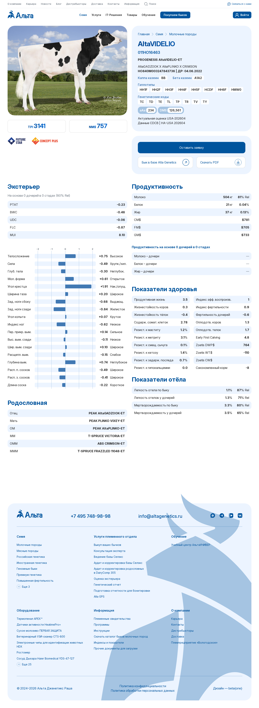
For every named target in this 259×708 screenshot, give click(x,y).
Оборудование (28, 610)
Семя (83, 14)
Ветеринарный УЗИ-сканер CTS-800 (41, 636)
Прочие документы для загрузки (115, 648)
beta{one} (235, 688)
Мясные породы (27, 550)
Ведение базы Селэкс (108, 556)
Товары (132, 14)
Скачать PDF (209, 162)
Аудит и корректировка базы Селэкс (118, 562)
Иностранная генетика (32, 562)
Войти (244, 14)
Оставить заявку (191, 147)
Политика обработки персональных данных (143, 690)
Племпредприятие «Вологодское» (194, 642)
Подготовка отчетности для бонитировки (122, 590)
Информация (131, 3)
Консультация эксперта (109, 550)
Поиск (152, 3)
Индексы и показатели (109, 642)
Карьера (31, 3)
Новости (46, 3)
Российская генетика (31, 556)
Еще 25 (26, 664)
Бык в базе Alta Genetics (159, 162)
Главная (144, 34)
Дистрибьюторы (76, 3)
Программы (101, 624)
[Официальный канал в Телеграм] (222, 516)
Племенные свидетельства (112, 618)
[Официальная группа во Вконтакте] (240, 516)
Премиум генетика (29, 574)
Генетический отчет (107, 584)
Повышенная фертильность (35, 580)
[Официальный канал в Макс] (212, 516)
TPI (30, 127)
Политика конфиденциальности (142, 686)
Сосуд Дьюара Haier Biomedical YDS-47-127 (45, 658)
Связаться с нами (241, 3)
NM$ (92, 127)
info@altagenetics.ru (160, 516)
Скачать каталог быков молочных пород (121, 636)
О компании (14, 3)
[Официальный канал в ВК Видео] (231, 516)
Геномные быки (27, 568)
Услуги (96, 14)
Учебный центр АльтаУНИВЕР (190, 544)
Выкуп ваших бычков (107, 544)
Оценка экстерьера (107, 578)
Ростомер (23, 652)
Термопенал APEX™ (29, 618)
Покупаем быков (175, 14)
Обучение (148, 14)
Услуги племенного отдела (115, 536)
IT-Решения (114, 14)
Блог (58, 3)
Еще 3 (26, 586)
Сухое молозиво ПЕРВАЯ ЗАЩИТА (39, 630)
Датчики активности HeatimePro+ (39, 624)
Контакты (113, 3)
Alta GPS (99, 596)
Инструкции (102, 630)
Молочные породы (182, 34)
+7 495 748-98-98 (91, 516)
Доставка (97, 3)
